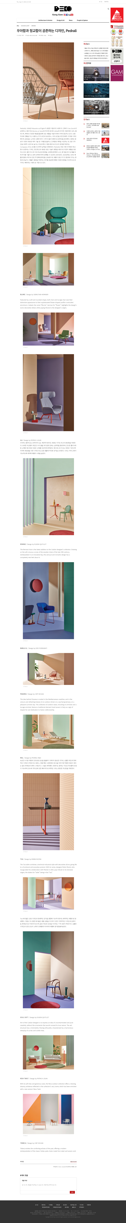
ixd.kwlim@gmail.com (75, 1217)
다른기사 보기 (73, 1161)
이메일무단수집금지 (57, 1207)
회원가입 (106, 1)
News (70, 20)
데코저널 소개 (73, 1205)
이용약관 (89, 1205)
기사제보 (51, 1205)
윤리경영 (67, 1207)
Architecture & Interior (45, 20)
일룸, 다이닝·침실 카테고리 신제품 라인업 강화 (96, 48)
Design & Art (61, 20)
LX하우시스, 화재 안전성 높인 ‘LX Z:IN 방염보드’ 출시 (96, 51)
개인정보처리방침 (46, 1207)
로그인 (100, 1)
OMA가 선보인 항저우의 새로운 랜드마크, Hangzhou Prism (96, 56)
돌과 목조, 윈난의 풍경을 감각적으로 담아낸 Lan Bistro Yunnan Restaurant (96, 58)
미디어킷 (81, 1205)
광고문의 (65, 1205)
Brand (34, 26)
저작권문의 (81, 1207)
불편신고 (74, 1207)
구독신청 (58, 1205)
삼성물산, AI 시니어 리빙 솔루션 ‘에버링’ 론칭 (96, 53)
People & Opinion (82, 20)
